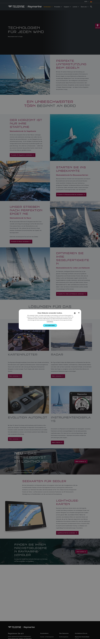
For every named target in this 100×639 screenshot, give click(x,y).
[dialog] (50, 319)
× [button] (79, 312)
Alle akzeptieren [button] (50, 325)
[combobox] (75, 313)
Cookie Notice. (50, 321)
